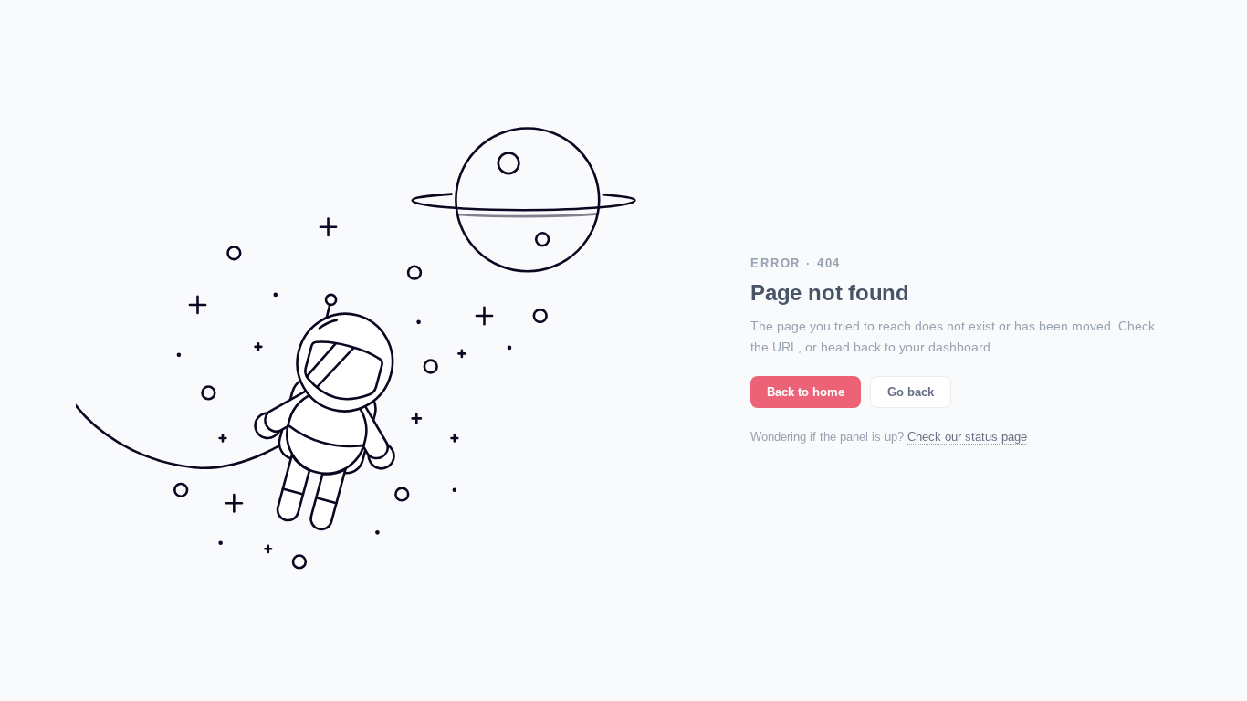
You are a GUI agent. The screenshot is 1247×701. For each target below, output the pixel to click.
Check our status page (967, 437)
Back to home (805, 392)
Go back (910, 392)
